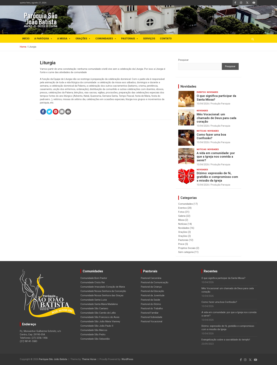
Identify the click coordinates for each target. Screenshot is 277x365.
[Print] (68, 112)
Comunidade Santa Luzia (93, 299)
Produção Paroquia (220, 103)
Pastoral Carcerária (151, 278)
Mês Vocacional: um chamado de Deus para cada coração (216, 118)
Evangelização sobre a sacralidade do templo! (225, 339)
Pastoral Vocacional (151, 321)
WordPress (127, 359)
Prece (181, 244)
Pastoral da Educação (152, 291)
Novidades (188, 86)
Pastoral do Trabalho (152, 308)
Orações (81, 38)
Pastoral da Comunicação (154, 282)
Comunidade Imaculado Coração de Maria (102, 286)
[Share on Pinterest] (56, 112)
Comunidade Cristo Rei (92, 282)
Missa (181, 219)
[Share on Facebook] (43, 112)
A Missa (62, 38)
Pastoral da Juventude (152, 295)
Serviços (149, 38)
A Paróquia (41, 38)
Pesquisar (183, 59)
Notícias (201, 131)
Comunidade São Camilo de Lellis (98, 312)
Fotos (181, 211)
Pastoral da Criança (151, 286)
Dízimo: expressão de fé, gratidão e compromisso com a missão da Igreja (217, 176)
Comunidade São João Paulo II (96, 325)
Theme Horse (89, 359)
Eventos (201, 92)
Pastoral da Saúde (150, 299)
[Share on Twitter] (49, 112)
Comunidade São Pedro (92, 334)
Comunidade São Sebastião (95, 338)
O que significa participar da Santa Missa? (216, 97)
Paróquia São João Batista (53, 359)
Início (25, 38)
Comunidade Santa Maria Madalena (99, 304)
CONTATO (166, 38)
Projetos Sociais (187, 248)
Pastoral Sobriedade (151, 317)
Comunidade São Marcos (93, 330)
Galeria (181, 215)
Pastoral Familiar (150, 312)
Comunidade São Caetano (94, 308)
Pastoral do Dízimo (151, 304)
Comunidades (104, 38)
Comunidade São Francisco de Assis (99, 317)
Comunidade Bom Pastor (93, 278)
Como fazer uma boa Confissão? (211, 136)
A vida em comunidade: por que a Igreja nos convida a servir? (216, 156)
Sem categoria (186, 252)
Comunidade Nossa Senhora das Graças (101, 295)
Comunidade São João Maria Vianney (100, 321)
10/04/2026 (203, 103)
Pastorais (128, 38)
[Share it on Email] (62, 112)
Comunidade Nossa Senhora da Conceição (103, 291)
